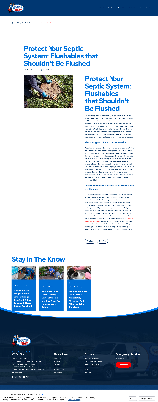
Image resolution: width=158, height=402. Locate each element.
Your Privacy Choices (34, 394)
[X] (16, 377)
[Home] (16, 8)
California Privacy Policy (93, 361)
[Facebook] (13, 377)
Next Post (102, 241)
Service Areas (59, 369)
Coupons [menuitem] (132, 8)
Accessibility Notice (92, 359)
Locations (123, 364)
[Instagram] (20, 377)
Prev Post (90, 241)
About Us (57, 359)
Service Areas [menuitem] (145, 8)
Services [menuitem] (111, 8)
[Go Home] (12, 23)
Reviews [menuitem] (121, 8)
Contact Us (58, 372)
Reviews (57, 364)
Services (57, 361)
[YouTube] (27, 377)
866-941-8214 (18, 354)
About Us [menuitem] (100, 8)
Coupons (57, 367)
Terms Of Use (90, 367)
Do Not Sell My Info (92, 364)
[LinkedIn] (24, 377)
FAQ (86, 369)
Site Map (88, 372)
